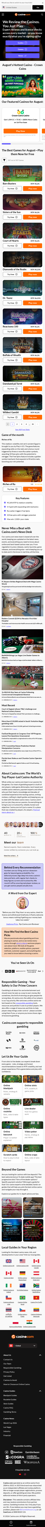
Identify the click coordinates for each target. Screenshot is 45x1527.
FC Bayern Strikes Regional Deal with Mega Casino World (21, 583)
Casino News (8, 1418)
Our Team (7, 1364)
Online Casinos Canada (36, 1267)
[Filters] (4, 160)
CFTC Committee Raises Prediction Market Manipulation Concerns (18, 747)
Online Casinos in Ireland (8, 1291)
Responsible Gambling (12, 1368)
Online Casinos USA (22, 1266)
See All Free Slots (22, 429)
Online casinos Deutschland (22, 1279)
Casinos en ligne (9, 1278)
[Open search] (42, 14)
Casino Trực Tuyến (36, 1302)
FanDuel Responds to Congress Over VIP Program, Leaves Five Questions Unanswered (21, 735)
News (20, 56)
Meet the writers (10, 856)
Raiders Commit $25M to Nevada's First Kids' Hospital (19, 619)
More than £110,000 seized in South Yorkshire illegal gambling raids (22, 722)
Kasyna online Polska (15, 1326)
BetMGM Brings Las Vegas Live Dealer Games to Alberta (20, 656)
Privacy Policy (9, 1372)
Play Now (20, 131)
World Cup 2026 (10, 1423)
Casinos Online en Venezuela (36, 1315)
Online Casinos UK (8, 1266)
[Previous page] (8, 424)
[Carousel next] (43, 971)
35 (33, 424)
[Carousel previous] (2, 971)
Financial (7, 1435)
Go (38, 7)
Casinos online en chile (8, 1303)
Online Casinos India (29, 1326)
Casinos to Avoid (10, 1380)
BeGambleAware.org (28, 1509)
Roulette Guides (9, 1399)
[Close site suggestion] (42, 2)
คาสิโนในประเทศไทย (8, 1315)
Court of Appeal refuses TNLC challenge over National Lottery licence (19, 710)
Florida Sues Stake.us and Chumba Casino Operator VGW (22, 759)
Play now (32, 188)
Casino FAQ (8, 1408)
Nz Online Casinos (22, 1290)
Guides (21, 43)
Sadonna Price (12, 924)
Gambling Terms (9, 1412)
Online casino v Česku (22, 1315)
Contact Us (7, 1359)
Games (21, 49)
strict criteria (21, 943)
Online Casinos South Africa (36, 1291)
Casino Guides (9, 1391)
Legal (14, 741)
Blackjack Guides (10, 1395)
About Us (7, 1355)
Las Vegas (8, 626)
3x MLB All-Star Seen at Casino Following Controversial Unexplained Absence (18, 693)
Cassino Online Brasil (22, 1303)
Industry (8, 589)
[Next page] (37, 424)
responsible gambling (24, 1003)
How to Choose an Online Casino (16, 1384)
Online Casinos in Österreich (36, 1279)
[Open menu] (3, 15)
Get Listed (7, 1376)
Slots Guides (8, 1403)
